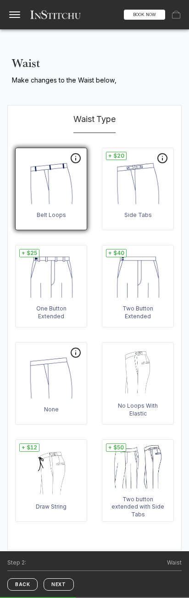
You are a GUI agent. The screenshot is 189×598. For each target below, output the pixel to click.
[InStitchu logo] (55, 15)
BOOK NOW (144, 14)
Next (58, 584)
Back (22, 584)
